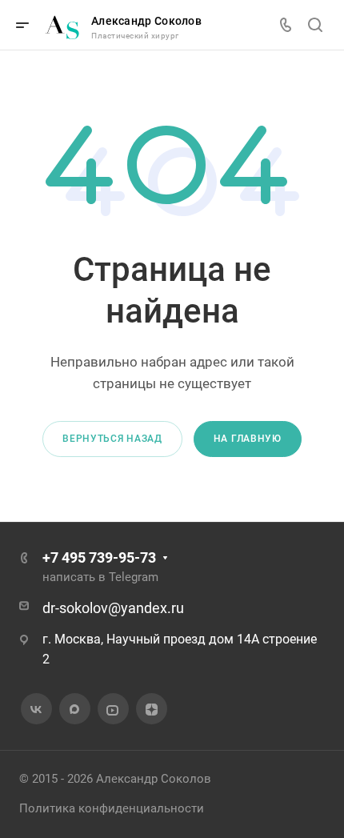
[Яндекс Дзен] (151, 709)
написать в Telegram (100, 577)
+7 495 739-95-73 (99, 557)
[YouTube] (113, 709)
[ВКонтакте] (36, 709)
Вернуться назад (112, 438)
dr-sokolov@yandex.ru (113, 607)
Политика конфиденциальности (111, 808)
